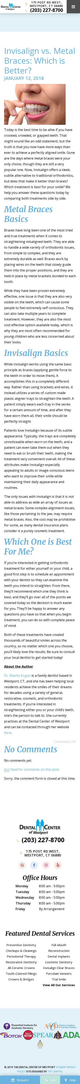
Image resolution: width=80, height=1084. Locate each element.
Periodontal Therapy (21, 956)
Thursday (23, 903)
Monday (22, 886)
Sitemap (61, 1067)
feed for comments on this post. (32, 769)
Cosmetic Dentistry (58, 962)
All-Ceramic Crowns (21, 968)
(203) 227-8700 (46, 10)
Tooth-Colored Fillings (21, 973)
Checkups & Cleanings (21, 951)
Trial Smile (59, 979)
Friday (20, 909)
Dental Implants (59, 956)
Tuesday (22, 892)
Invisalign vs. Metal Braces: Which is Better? (39, 60)
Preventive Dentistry (21, 945)
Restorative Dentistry (21, 962)
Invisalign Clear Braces (59, 968)
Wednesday (25, 897)
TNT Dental (55, 1071)
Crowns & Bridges (21, 979)
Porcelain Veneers (59, 973)
